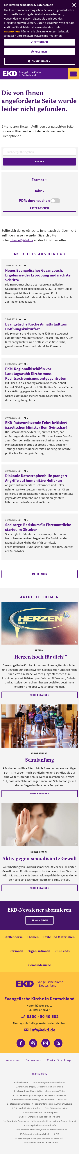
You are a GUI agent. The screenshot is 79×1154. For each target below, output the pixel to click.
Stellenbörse (13, 937)
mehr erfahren (39, 695)
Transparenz (39, 1073)
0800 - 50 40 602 (42, 1016)
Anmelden (41, 920)
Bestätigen (41, 42)
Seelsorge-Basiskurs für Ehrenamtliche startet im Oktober (38, 527)
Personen (16, 951)
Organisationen (39, 951)
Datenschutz (12, 31)
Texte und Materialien (59, 937)
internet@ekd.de (21, 240)
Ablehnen (41, 51)
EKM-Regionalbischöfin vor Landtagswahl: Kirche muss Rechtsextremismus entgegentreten (35, 373)
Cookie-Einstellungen (60, 1060)
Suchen (39, 161)
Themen (33, 937)
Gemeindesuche (39, 965)
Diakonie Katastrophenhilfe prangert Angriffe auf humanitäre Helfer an (36, 478)
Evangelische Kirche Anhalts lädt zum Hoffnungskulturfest (37, 326)
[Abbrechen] (74, 5)
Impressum (12, 1060)
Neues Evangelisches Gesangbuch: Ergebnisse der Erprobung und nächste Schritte (38, 275)
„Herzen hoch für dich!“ (39, 657)
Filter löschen (39, 208)
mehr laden (39, 574)
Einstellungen (40, 61)
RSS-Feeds (62, 951)
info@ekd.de (42, 1030)
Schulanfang (39, 760)
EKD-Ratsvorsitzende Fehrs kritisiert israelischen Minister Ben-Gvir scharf (36, 425)
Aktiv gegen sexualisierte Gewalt (39, 858)
